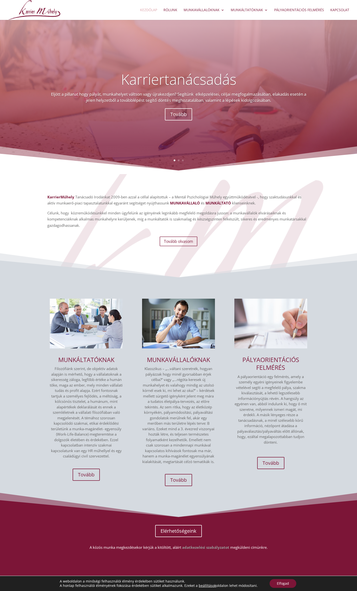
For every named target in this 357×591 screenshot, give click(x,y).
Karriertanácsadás (178, 79)
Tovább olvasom (178, 241)
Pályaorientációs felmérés (299, 10)
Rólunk (170, 10)
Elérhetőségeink (178, 531)
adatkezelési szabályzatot (205, 547)
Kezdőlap (148, 10)
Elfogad (283, 583)
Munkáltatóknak (247, 10)
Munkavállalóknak (202, 10)
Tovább (178, 114)
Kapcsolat (339, 10)
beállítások (207, 585)
